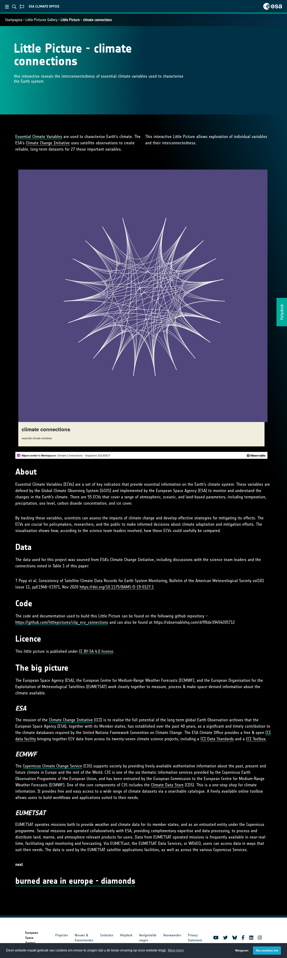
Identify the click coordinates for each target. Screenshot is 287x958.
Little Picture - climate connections (86, 20)
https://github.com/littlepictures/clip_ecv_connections (61, 622)
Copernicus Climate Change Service (52, 765)
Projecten (61, 935)
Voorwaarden (172, 935)
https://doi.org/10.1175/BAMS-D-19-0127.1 (117, 586)
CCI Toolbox (256, 738)
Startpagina (13, 20)
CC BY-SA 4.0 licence (96, 651)
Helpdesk (126, 935)
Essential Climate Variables (38, 136)
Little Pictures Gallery (41, 20)
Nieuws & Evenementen (84, 937)
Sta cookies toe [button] (267, 950)
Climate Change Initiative (48, 142)
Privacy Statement (195, 937)
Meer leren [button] (176, 950)
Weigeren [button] (242, 950)
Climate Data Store (167, 784)
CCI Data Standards (217, 738)
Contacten (106, 935)
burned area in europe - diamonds (75, 881)
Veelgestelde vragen (148, 937)
